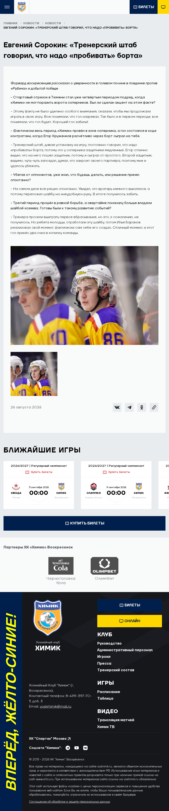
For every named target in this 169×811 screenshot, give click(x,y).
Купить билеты (41, 472)
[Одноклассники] (141, 407)
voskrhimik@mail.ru (55, 706)
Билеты (146, 7)
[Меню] (7, 7)
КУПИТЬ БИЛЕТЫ (87, 523)
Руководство (109, 643)
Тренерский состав (115, 670)
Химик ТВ (106, 727)
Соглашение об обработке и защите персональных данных (69, 802)
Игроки (103, 657)
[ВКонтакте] (117, 407)
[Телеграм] (129, 407)
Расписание (108, 692)
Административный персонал (125, 650)
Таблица (105, 698)
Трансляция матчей (115, 720)
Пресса (104, 663)
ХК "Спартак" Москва (47, 739)
